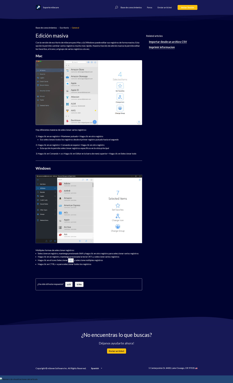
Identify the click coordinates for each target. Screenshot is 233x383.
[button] (116, 7)
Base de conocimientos (131, 7)
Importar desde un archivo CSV (168, 41)
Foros (149, 7)
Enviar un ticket (164, 7)
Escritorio (64, 27)
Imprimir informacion (162, 47)
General (75, 27)
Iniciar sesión (187, 7)
